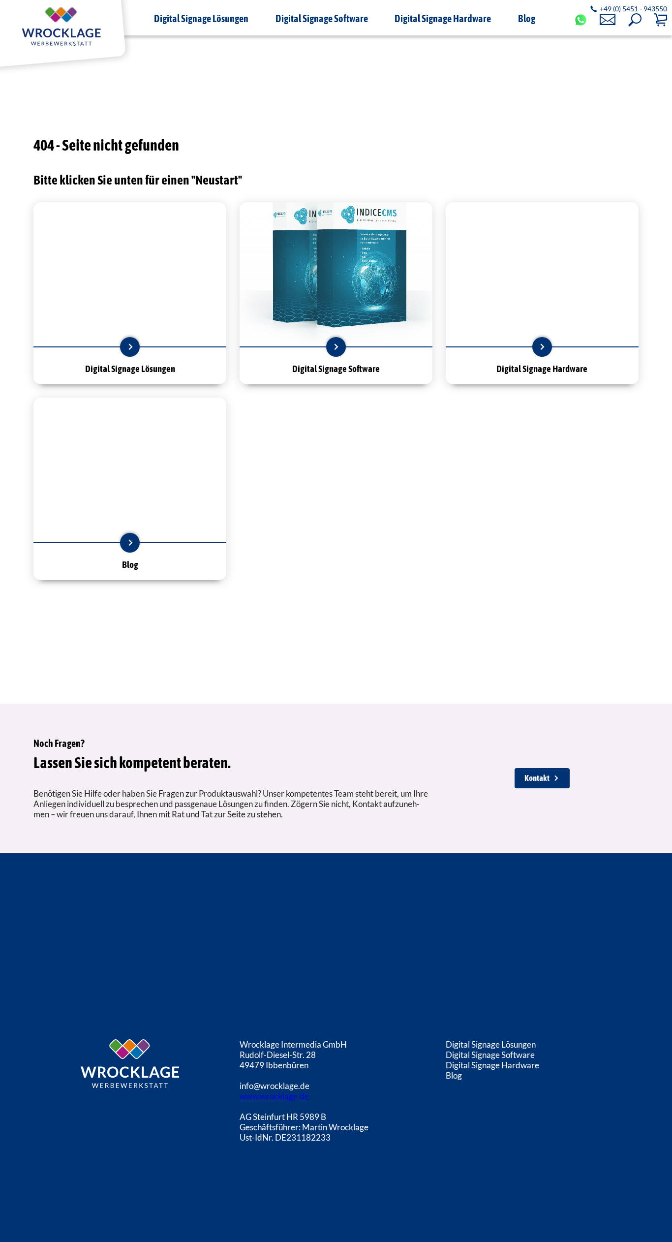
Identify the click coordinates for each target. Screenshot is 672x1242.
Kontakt (537, 778)
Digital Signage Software (490, 1055)
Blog (454, 1075)
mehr (130, 347)
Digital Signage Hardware (492, 1065)
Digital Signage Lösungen (491, 1044)
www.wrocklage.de (274, 1096)
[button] (634, 20)
